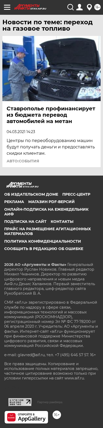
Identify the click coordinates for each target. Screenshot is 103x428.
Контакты (62, 221)
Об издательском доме (31, 194)
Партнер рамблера (49, 402)
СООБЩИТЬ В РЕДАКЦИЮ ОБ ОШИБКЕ (43, 248)
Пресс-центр (76, 194)
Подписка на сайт (25, 221)
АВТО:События (23, 161)
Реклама (14, 201)
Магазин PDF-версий (51, 201)
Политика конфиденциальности (42, 241)
